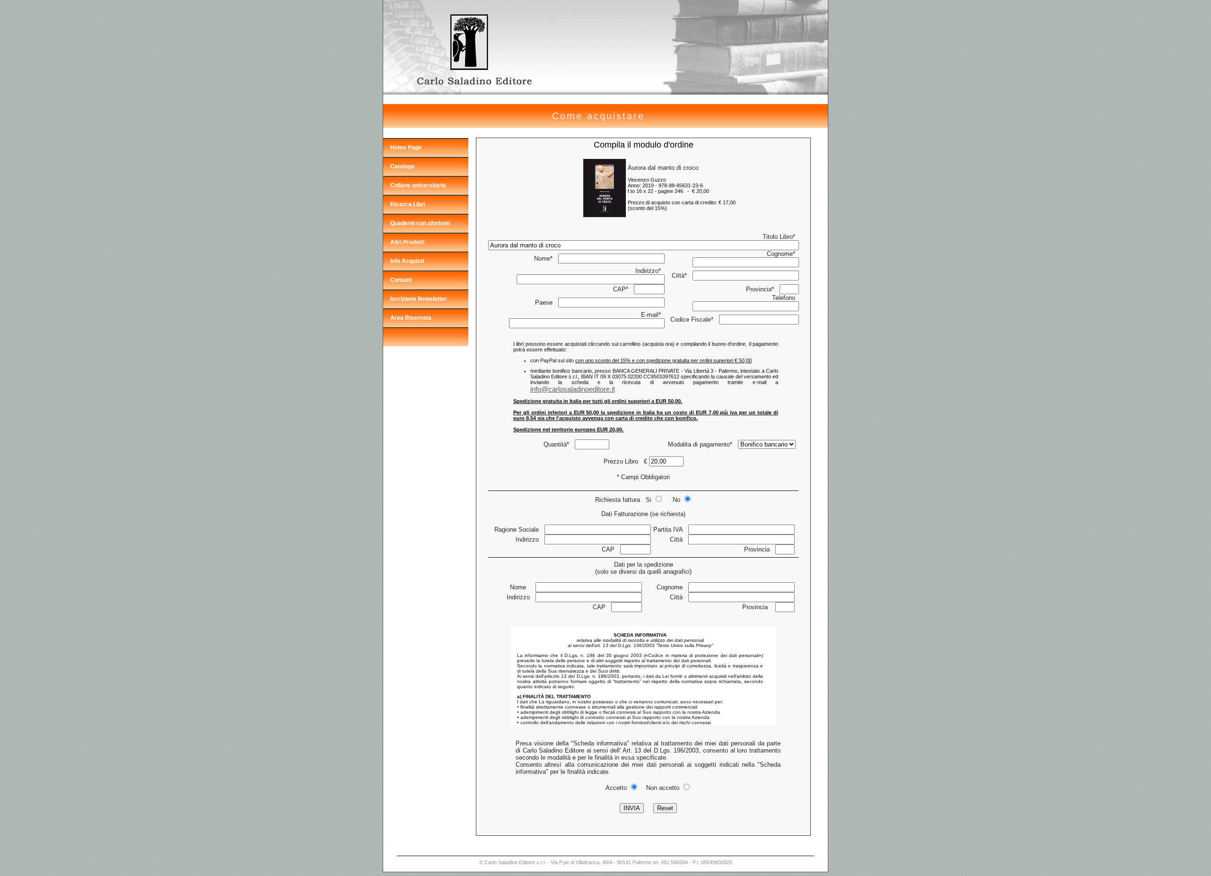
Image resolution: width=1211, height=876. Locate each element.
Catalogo (402, 166)
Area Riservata (410, 318)
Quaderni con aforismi (420, 223)
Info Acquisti (407, 261)
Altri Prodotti (407, 242)
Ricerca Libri (407, 204)
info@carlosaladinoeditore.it (572, 389)
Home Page (405, 147)
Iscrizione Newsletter (418, 299)
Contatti (401, 280)
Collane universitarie (418, 185)
